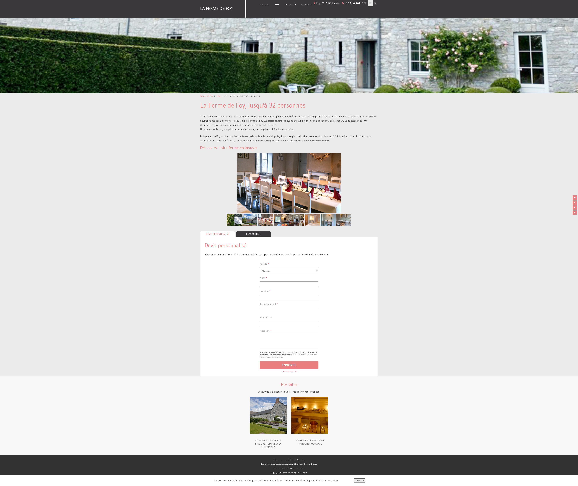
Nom (263, 277)
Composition (253, 233)
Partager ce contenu (575, 212)
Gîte (277, 4)
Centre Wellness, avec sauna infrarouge (310, 442)
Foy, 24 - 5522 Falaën (341, 3)
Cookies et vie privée (296, 468)
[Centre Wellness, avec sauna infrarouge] (309, 432)
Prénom (265, 291)
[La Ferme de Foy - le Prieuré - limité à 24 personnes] (268, 432)
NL (375, 3)
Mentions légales (280, 468)
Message (266, 330)
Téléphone (266, 317)
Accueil (264, 4)
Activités (291, 4)
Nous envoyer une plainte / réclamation (289, 460)
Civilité (264, 264)
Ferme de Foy (206, 96)
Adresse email (269, 304)
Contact (306, 4)
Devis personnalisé (217, 233)
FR (370, 3)
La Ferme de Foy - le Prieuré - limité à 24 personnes (268, 444)
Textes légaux (302, 472)
